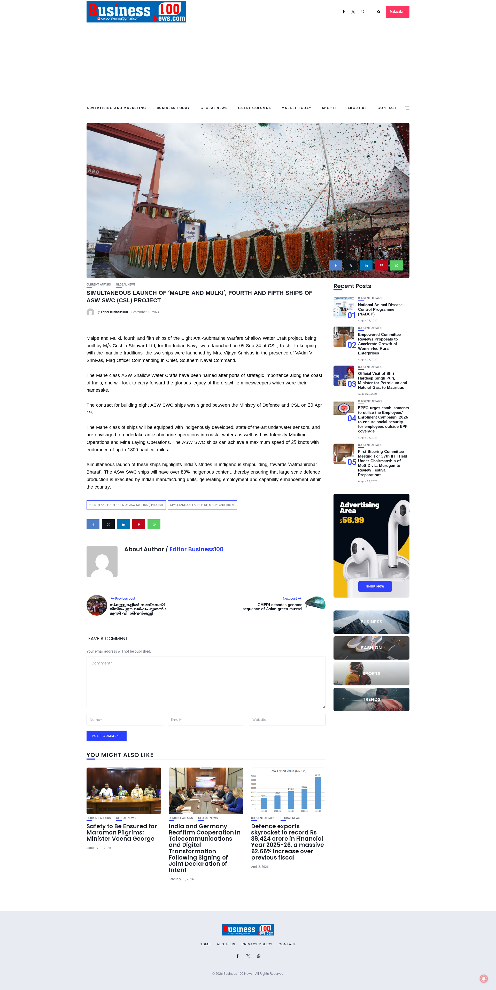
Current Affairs (99, 284)
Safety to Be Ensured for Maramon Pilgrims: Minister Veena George (122, 832)
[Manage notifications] (484, 978)
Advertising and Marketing (116, 108)
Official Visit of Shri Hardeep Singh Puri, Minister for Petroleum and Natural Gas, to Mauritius (382, 381)
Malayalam (398, 11)
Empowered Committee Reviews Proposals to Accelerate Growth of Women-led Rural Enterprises (379, 344)
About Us (357, 108)
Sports (329, 108)
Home (205, 944)
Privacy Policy (257, 944)
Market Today (297, 108)
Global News (214, 108)
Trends (372, 699)
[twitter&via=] (350, 265)
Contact (387, 108)
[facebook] (335, 265)
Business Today (173, 108)
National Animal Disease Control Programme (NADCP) (380, 310)
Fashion (371, 647)
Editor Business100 (114, 312)
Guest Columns (254, 108)
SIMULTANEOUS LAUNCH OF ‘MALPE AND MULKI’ (202, 505)
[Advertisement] (248, 62)
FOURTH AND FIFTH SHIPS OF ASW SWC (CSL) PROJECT (126, 505)
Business (371, 621)
